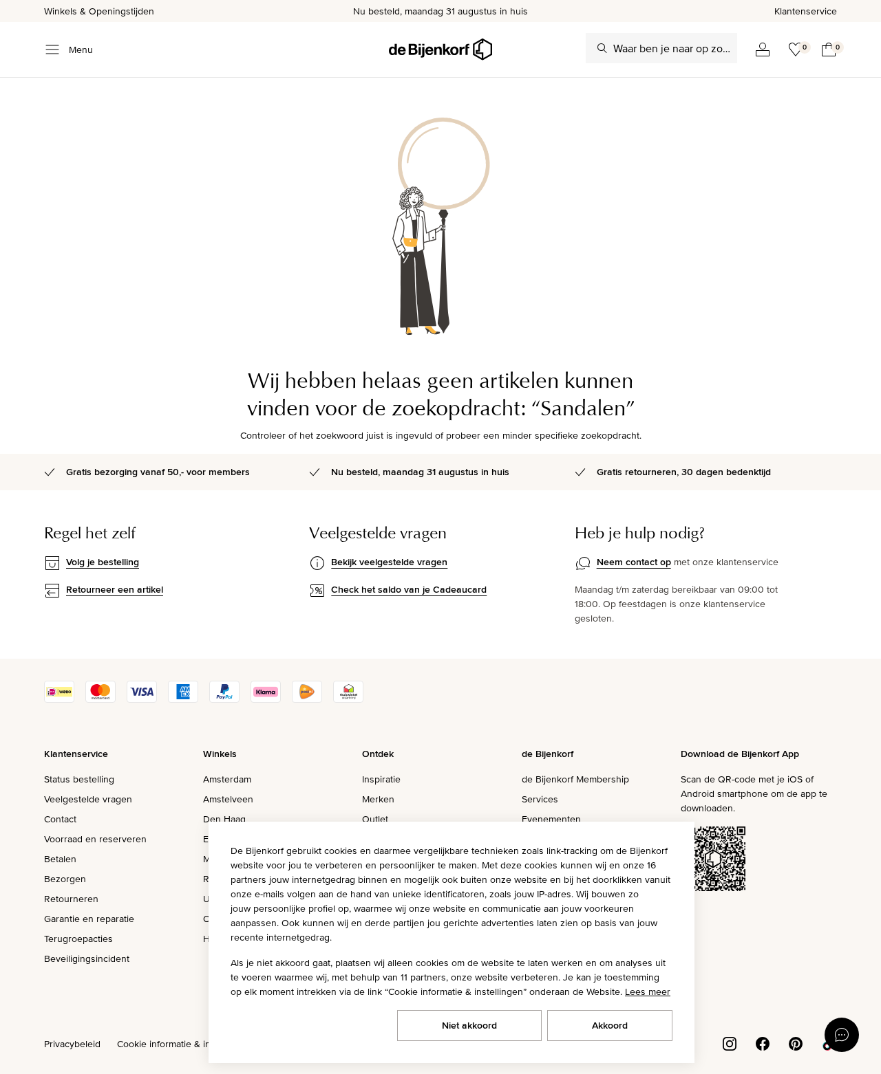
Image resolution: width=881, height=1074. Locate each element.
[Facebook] (762, 1042)
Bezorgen (65, 878)
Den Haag (224, 818)
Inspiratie (381, 779)
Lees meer (647, 991)
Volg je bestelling (102, 562)
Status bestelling (79, 779)
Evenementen (551, 818)
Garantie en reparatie (89, 918)
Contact (60, 818)
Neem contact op (634, 562)
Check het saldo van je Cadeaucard (409, 589)
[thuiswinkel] (348, 699)
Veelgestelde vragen (88, 798)
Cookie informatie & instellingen (184, 1043)
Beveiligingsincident (86, 958)
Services (540, 798)
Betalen (60, 858)
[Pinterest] (795, 1042)
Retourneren (71, 898)
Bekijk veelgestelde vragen (389, 562)
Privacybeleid (72, 1043)
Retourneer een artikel (114, 589)
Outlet (375, 818)
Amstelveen (228, 798)
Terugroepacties (78, 938)
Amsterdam (227, 779)
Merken (378, 798)
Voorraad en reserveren (95, 838)
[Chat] (842, 1035)
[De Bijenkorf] (440, 49)
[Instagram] (729, 1042)
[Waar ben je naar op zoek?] (602, 48)
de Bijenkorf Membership (575, 779)
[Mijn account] (762, 49)
